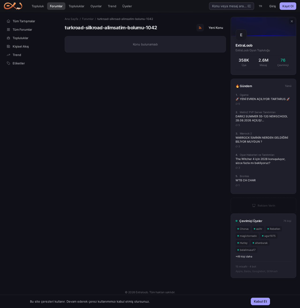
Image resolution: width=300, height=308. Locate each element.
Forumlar (56, 6)
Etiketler (19, 63)
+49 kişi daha (244, 256)
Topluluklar (76, 6)
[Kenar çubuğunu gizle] (292, 21)
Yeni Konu (216, 28)
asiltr (259, 228)
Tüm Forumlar (22, 29)
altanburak (261, 243)
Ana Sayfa (71, 19)
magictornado (248, 235)
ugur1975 (270, 235)
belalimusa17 (247, 250)
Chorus (244, 228)
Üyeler (127, 6)
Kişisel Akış (21, 46)
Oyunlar (96, 6)
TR (260, 6)
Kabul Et (260, 301)
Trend (112, 6)
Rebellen (275, 228)
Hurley (244, 243)
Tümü (288, 86)
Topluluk (38, 6)
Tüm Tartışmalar (24, 21)
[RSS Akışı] (200, 27)
